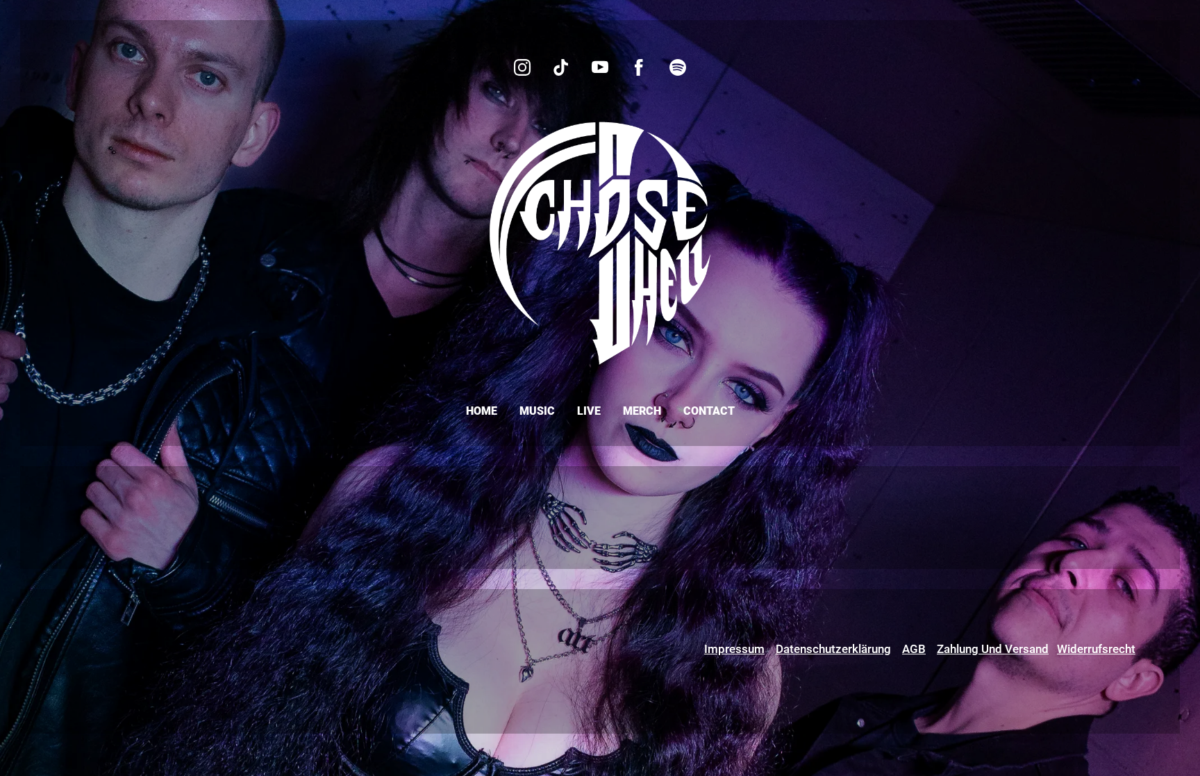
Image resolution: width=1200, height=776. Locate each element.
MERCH (642, 411)
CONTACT (709, 411)
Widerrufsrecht (1096, 649)
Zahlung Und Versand (993, 649)
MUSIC (537, 411)
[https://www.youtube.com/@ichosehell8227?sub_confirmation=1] (600, 67)
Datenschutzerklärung (833, 649)
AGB (914, 649)
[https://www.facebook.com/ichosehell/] (639, 67)
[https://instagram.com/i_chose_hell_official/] (522, 67)
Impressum (734, 649)
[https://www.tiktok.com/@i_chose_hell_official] (561, 67)
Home (481, 411)
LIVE (589, 411)
